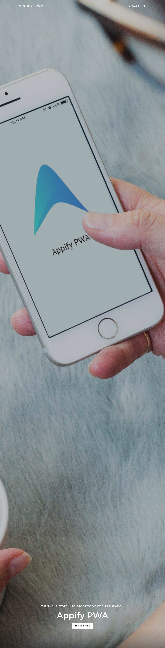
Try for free (82, 626)
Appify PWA (31, 6)
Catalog (134, 6)
